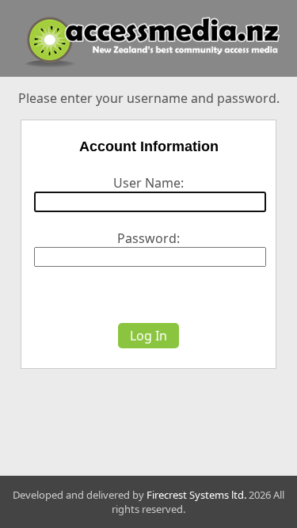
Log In (148, 335)
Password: (148, 238)
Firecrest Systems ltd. (196, 495)
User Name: (148, 183)
